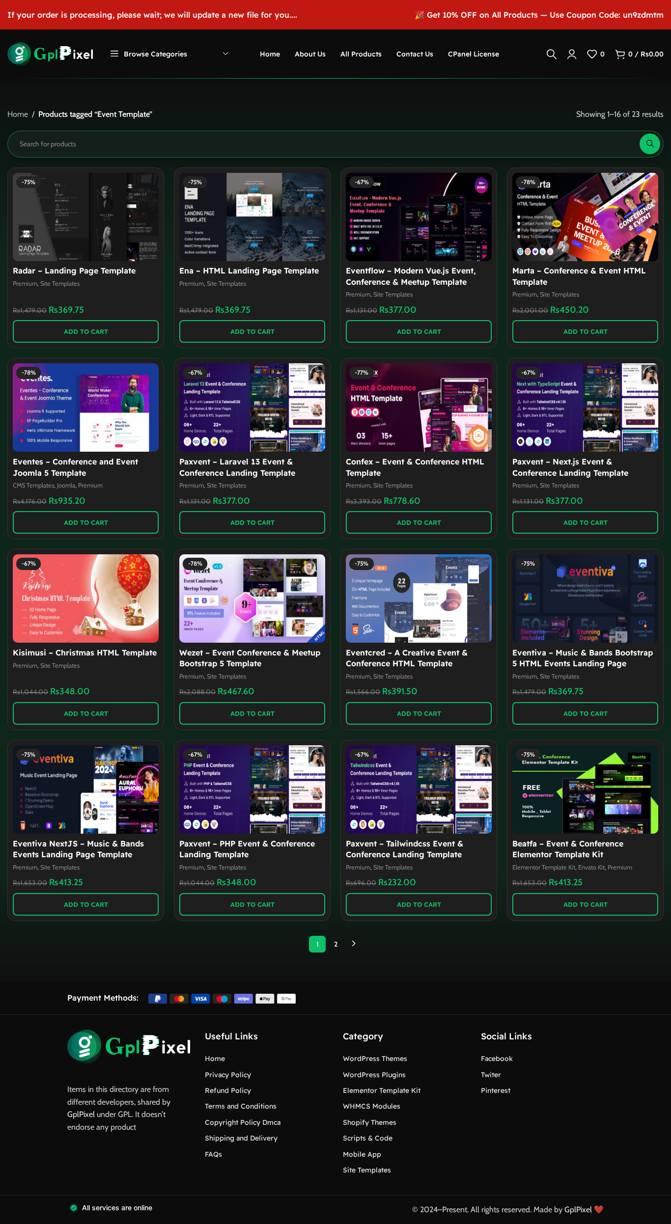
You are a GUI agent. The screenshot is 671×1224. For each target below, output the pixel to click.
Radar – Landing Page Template (74, 270)
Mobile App (362, 1154)
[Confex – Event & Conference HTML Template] (419, 407)
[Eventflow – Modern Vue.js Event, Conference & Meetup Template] (419, 217)
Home (17, 114)
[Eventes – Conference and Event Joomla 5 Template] (86, 407)
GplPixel (81, 1114)
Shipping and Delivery (241, 1138)
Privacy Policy (228, 1074)
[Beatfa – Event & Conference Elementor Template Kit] (585, 789)
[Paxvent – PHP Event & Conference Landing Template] (252, 789)
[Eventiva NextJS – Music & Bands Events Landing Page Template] (86, 789)
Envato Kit (591, 867)
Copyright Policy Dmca (242, 1122)
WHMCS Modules (371, 1106)
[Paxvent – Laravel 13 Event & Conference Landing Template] (252, 407)
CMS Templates (33, 485)
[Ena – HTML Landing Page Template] (252, 217)
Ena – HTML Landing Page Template (249, 270)
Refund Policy (228, 1090)
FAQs (213, 1154)
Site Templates (60, 283)
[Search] (551, 54)
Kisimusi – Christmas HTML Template (85, 652)
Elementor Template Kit (543, 867)
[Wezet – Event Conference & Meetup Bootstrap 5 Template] (252, 598)
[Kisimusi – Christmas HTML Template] (86, 598)
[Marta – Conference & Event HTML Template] (585, 217)
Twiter (491, 1074)
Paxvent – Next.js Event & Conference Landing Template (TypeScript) (570, 473)
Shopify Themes (369, 1122)
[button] (86, 331)
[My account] (572, 54)
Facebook (497, 1058)
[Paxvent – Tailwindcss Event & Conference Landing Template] (419, 789)
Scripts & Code (367, 1138)
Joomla (66, 485)
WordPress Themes (375, 1058)
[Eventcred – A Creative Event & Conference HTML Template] (419, 598)
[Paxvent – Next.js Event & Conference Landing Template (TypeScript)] (585, 407)
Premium (25, 283)
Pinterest (495, 1090)
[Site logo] (50, 53)
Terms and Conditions (241, 1106)
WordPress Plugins (374, 1074)
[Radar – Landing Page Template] (86, 217)
